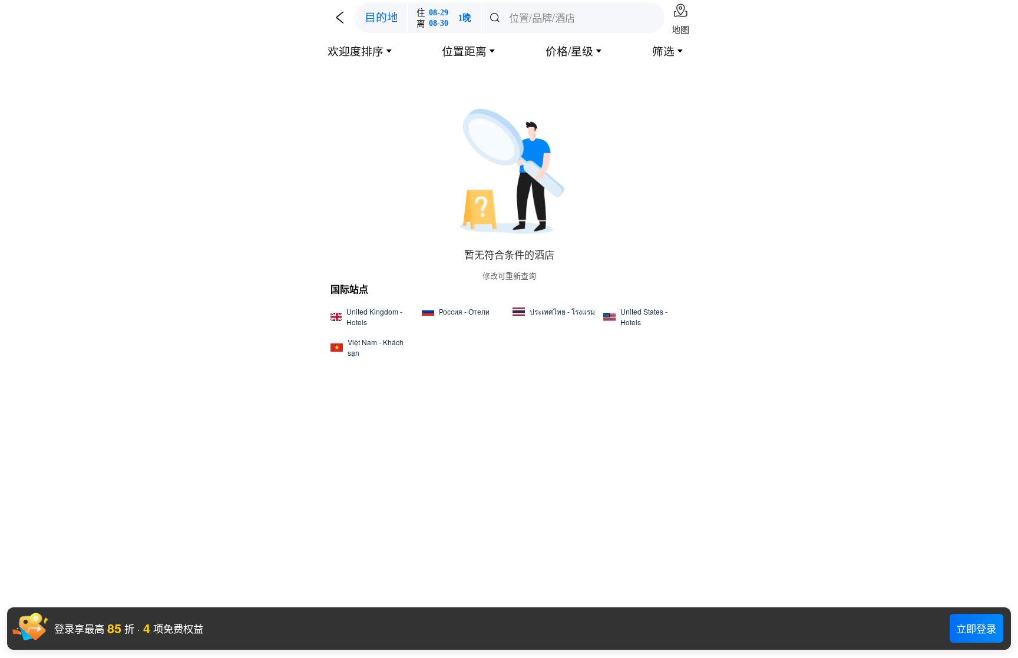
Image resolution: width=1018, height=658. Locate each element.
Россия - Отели (464, 311)
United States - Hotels (643, 316)
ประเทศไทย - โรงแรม (562, 311)
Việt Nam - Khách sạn (376, 347)
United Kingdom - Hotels (374, 316)
